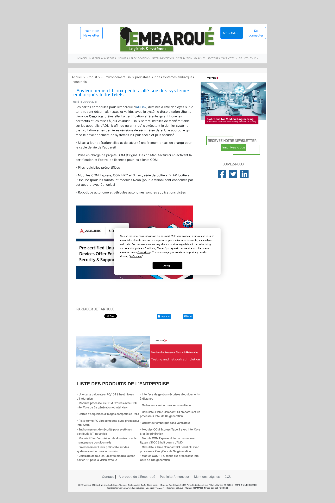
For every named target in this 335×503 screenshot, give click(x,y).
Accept (167, 265)
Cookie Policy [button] (144, 252)
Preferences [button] (136, 256)
